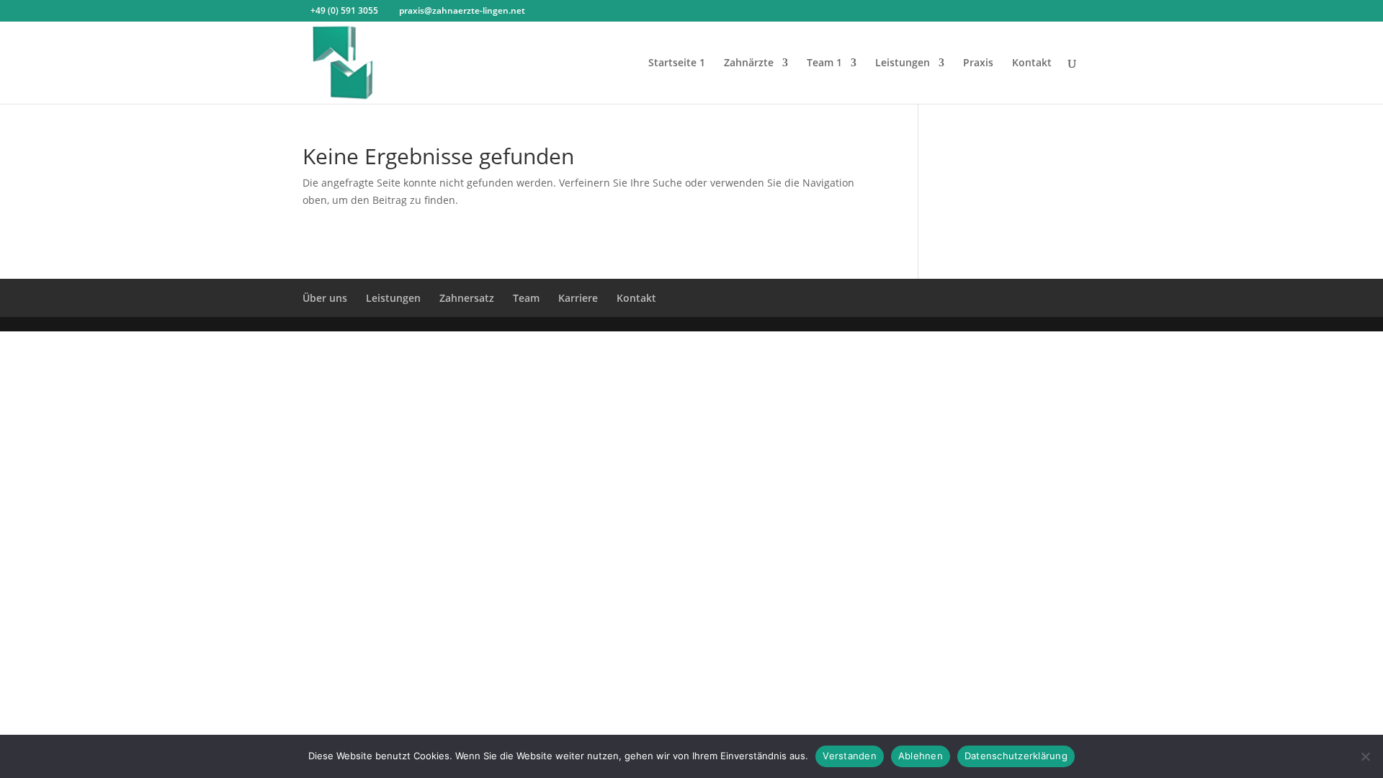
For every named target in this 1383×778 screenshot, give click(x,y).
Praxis (978, 63)
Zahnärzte (749, 63)
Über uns (325, 298)
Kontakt (1032, 63)
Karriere (578, 298)
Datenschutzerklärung (1016, 755)
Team (526, 298)
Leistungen (902, 63)
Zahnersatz (466, 298)
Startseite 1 (676, 63)
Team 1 (824, 63)
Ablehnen (920, 755)
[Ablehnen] (1365, 756)
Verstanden (850, 755)
